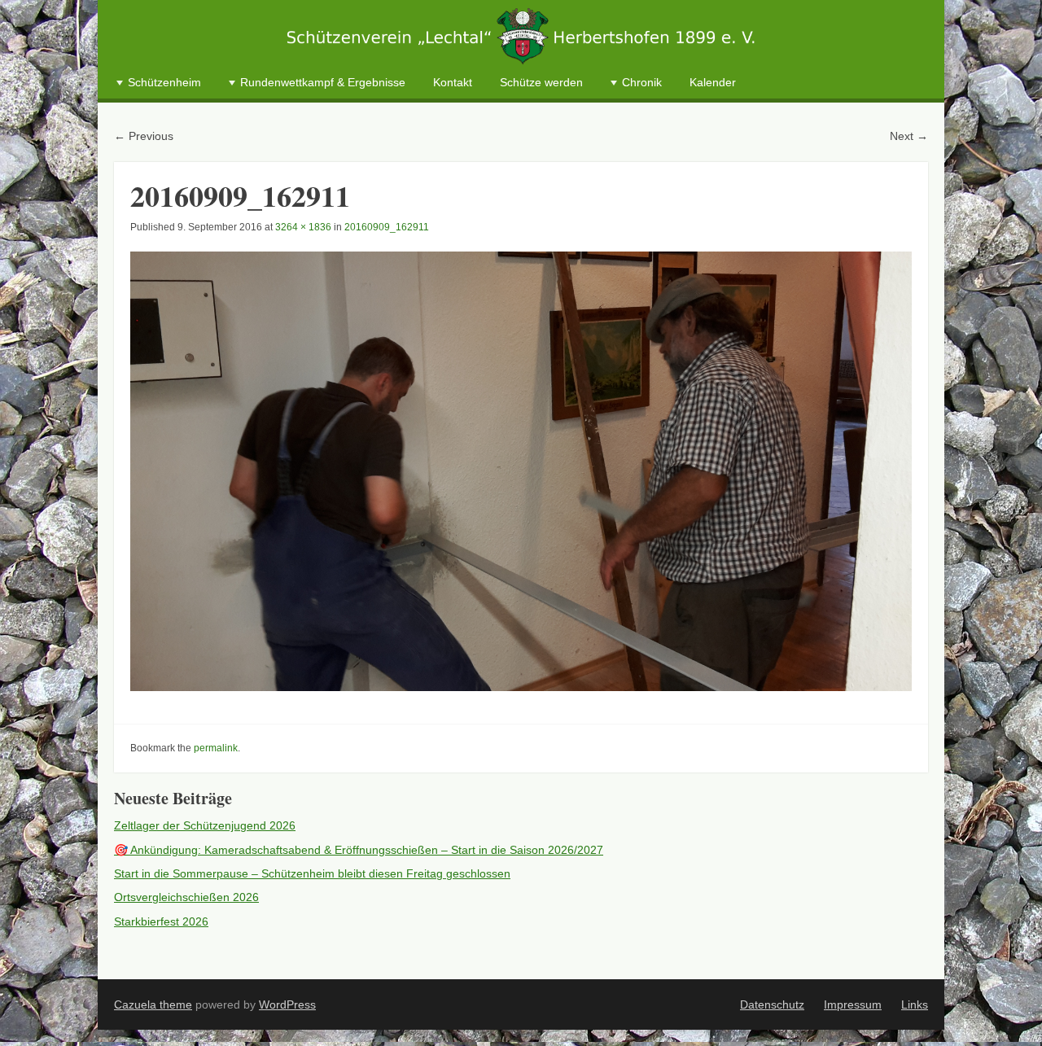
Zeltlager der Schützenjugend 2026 (205, 825)
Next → (909, 135)
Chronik (642, 82)
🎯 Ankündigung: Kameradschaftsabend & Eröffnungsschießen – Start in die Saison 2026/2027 (358, 849)
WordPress (287, 1004)
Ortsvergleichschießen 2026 (186, 897)
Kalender (713, 82)
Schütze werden (541, 82)
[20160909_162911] (521, 471)
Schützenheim (164, 82)
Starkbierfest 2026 (161, 921)
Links (914, 1004)
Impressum (853, 1004)
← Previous (143, 135)
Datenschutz (772, 1004)
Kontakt (452, 82)
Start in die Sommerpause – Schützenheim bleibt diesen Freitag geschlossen (312, 873)
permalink (216, 748)
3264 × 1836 (303, 227)
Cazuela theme (153, 1004)
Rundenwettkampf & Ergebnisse (322, 82)
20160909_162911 (386, 227)
